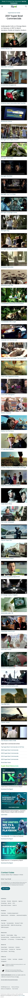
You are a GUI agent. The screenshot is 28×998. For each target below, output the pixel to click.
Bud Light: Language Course (9, 212)
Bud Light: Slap (5, 230)
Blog (15, 935)
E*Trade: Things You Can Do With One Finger (13, 467)
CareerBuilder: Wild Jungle (8, 322)
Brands (9, 901)
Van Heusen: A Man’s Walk (8, 740)
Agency (20, 901)
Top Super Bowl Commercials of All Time (12, 747)
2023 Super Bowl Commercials (9, 759)
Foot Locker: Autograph (7, 522)
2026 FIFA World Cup (16, 925)
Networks (14, 901)
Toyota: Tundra (5, 722)
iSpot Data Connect (6, 905)
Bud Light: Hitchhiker (6, 176)
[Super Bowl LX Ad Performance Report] (14, 776)
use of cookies (21, 995)
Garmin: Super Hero (6, 540)
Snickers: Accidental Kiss (8, 668)
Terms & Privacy (15, 987)
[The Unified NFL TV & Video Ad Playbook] (14, 826)
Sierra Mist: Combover (7, 67)
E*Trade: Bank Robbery (7, 449)
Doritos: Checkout (6, 413)
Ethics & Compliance (6, 988)
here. (18, 977)
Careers (17, 947)
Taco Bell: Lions (5, 704)
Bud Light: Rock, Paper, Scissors (9, 139)
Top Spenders (10, 923)
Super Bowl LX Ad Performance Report (11, 786)
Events (23, 937)
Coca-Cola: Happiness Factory (10, 376)
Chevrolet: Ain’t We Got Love (9, 340)
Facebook (3, 959)
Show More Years (6, 762)
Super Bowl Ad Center (14, 13)
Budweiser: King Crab (7, 285)
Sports (9, 903)
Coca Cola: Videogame (7, 394)
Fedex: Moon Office (6, 504)
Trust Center (15, 988)
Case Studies (10, 935)
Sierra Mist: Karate (6, 649)
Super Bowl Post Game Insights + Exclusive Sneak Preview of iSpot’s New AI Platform (13, 811)
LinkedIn (20, 959)
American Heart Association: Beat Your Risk (13, 103)
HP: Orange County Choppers (9, 595)
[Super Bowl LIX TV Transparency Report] (14, 850)
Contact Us (12, 949)
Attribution (12, 915)
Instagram (3, 961)
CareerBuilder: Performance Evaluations (12, 303)
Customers (11, 947)
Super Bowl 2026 (5, 925)
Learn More (4, 814)
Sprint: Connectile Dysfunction (9, 686)
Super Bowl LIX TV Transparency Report (12, 860)
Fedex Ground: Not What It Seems (10, 485)
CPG (14, 903)
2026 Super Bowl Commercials (9, 750)
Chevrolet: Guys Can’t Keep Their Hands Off (13, 358)
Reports (3, 935)
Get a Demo (4, 951)
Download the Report (7, 789)
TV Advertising (19, 939)
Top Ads (3, 923)
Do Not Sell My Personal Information (9, 979)
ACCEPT (2, 996)
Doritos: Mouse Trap (6, 48)
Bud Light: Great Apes (7, 158)
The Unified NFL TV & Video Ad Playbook (12, 836)
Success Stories (5, 937)
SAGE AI (15, 905)
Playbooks (3, 939)
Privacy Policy (16, 883)
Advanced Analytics (22, 915)
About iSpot (4, 947)
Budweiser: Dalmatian (7, 267)
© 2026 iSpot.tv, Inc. (5, 987)
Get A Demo (5, 888)
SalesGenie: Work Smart (8, 631)
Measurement (4, 915)
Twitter (9, 959)
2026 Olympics (5, 927)
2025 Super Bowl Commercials (9, 753)
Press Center (4, 949)
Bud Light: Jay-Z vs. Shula (8, 194)
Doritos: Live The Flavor (7, 431)
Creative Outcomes (15, 937)
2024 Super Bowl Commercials (9, 756)
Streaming (3, 903)
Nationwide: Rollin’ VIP (7, 613)
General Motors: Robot (7, 558)
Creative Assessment (12, 913)
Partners (18, 949)
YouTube (15, 959)
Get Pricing (11, 951)
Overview (3, 901)
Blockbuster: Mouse (6, 121)
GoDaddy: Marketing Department (10, 577)
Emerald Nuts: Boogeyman (8, 85)
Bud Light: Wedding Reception (9, 249)
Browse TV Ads (19, 923)
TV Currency (11, 939)
